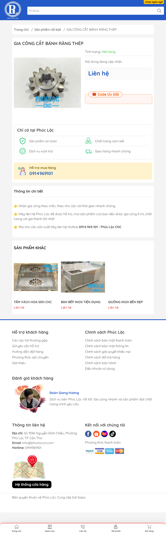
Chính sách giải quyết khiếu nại (107, 352)
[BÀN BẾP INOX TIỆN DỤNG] (83, 277)
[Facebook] (88, 434)
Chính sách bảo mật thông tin (107, 346)
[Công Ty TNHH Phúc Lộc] (12, 10)
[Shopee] (96, 434)
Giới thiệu (19, 363)
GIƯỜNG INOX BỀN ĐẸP (125, 302)
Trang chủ (21, 29)
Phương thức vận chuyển (30, 357)
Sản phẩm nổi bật (47, 29)
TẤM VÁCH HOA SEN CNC (33, 302)
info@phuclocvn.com (38, 443)
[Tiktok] (112, 434)
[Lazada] (104, 434)
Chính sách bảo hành (100, 363)
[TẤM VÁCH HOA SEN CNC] (36, 277)
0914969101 (41, 173)
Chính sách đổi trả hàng (102, 357)
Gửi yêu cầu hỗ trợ (25, 346)
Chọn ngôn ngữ (154, 1)
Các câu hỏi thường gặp (30, 340)
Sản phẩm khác (30, 247)
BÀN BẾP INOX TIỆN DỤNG (80, 302)
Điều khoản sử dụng (100, 369)
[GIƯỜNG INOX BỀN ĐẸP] (130, 277)
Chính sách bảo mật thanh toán (108, 340)
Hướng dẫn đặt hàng (27, 352)
